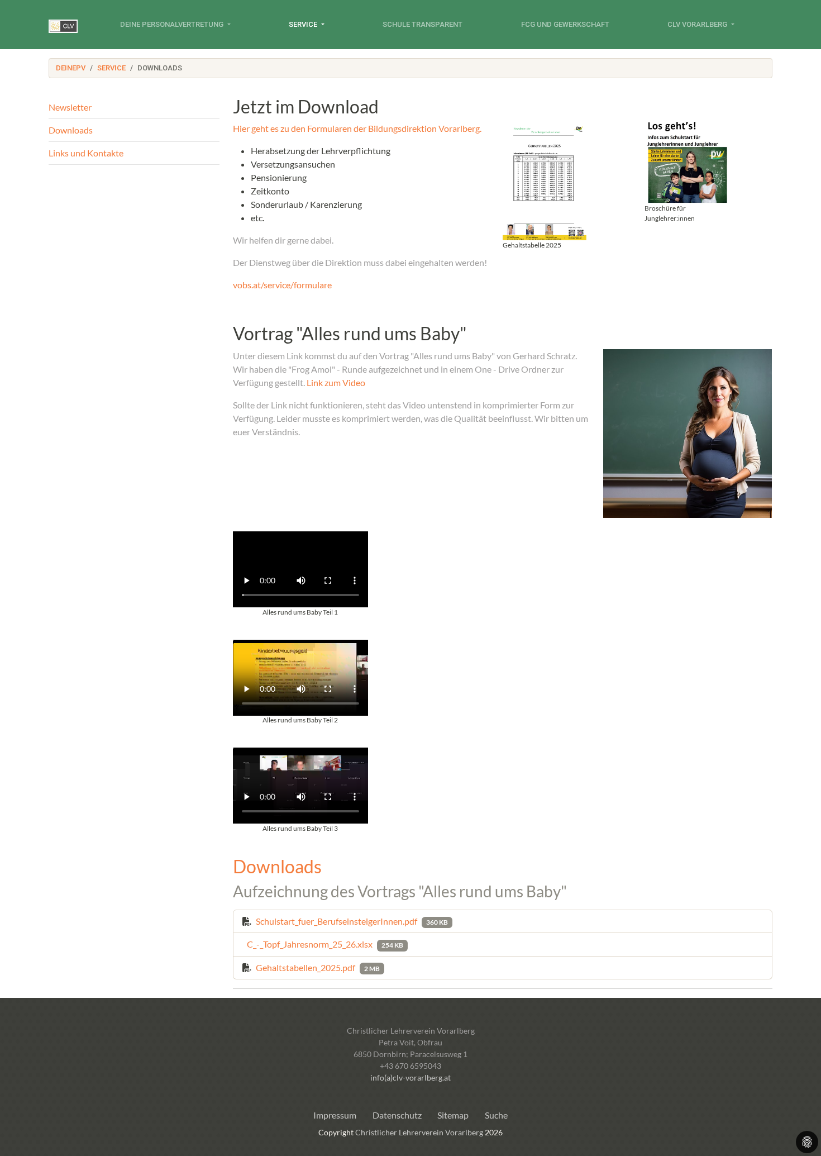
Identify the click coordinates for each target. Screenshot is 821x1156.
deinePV (70, 68)
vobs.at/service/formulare (282, 284)
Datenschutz (397, 1115)
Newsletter (70, 107)
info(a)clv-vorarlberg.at (410, 1077)
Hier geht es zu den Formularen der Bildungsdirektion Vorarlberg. (357, 128)
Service (111, 68)
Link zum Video (336, 382)
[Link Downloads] (63, 24)
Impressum (334, 1115)
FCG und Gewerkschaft (565, 24)
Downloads (71, 130)
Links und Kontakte (86, 153)
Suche (496, 1115)
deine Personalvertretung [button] (172, 24)
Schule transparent (422, 24)
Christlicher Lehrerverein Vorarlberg (419, 1132)
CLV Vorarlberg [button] (698, 24)
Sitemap (453, 1115)
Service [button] (304, 24)
